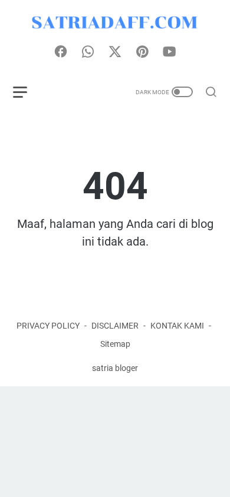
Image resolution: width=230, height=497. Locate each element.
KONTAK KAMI (177, 325)
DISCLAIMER (115, 325)
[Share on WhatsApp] (88, 52)
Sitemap (115, 344)
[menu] (27, 92)
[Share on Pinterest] (142, 52)
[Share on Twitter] (115, 52)
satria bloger (115, 368)
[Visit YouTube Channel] (169, 52)
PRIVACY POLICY (48, 325)
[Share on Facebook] (60, 52)
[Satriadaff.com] (115, 22)
